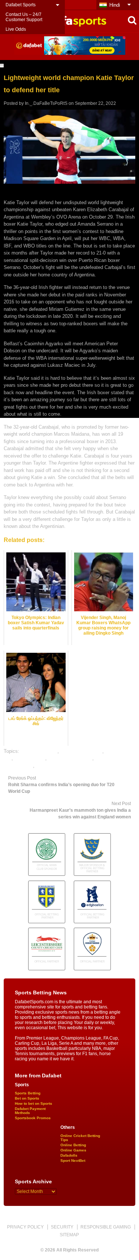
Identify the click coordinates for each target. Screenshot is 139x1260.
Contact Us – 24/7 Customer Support (24, 17)
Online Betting (73, 1145)
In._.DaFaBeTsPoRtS (46, 103)
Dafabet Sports (21, 4)
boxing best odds (39, 751)
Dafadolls (68, 1155)
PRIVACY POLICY (25, 1227)
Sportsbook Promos (33, 1118)
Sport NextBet (72, 1160)
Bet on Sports (27, 1098)
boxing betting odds (81, 751)
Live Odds (16, 29)
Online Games (73, 1150)
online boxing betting (70, 758)
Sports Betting (27, 1093)
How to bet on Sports (33, 1103)
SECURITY (62, 1227)
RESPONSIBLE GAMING (105, 1227)
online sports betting (57, 765)
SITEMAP (69, 1234)
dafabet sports (29, 758)
